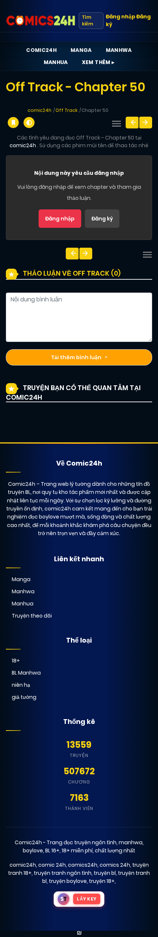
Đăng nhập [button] (120, 16)
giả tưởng (24, 697)
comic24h (39, 110)
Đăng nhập (60, 218)
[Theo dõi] (13, 122)
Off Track (66, 110)
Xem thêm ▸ (98, 62)
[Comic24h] (41, 20)
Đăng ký (102, 218)
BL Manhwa (26, 672)
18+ (16, 660)
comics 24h (115, 865)
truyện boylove (68, 881)
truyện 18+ (102, 881)
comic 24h (52, 865)
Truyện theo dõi (32, 615)
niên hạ (21, 685)
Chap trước (132, 122)
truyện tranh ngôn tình (62, 873)
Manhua (56, 62)
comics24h (82, 865)
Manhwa (119, 50)
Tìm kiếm (87, 20)
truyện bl (105, 873)
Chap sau (145, 122)
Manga (81, 50)
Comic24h (41, 50)
